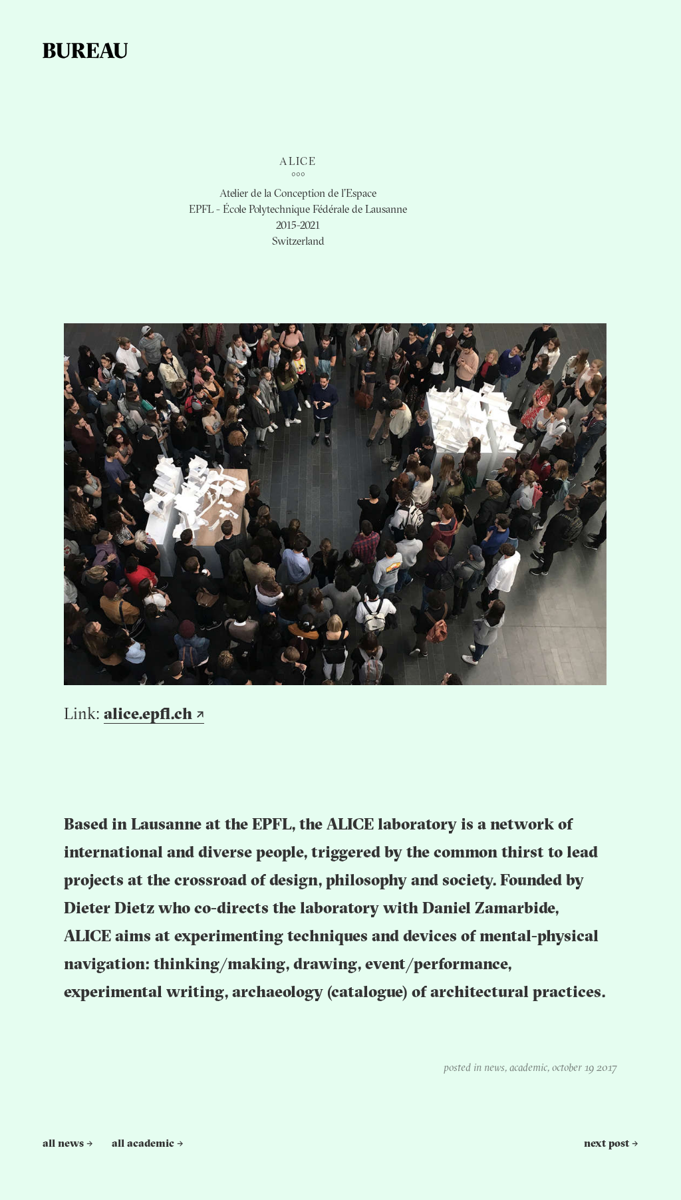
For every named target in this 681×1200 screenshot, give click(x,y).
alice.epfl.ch (154, 715)
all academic (148, 1144)
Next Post (611, 1144)
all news (68, 1144)
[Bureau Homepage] (85, 51)
